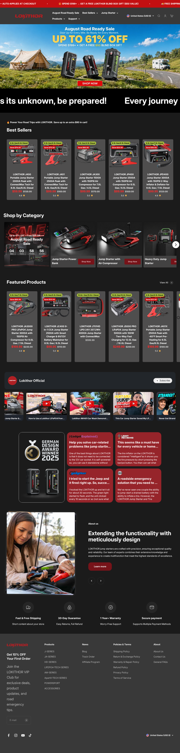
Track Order (88, 656)
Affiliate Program (91, 662)
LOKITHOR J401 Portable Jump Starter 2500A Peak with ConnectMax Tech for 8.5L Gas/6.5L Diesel (56, 181)
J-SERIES (49, 651)
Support (72, 18)
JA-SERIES (50, 656)
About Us (158, 651)
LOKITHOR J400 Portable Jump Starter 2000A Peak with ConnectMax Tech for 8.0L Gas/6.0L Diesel (22, 181)
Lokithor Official (32, 381)
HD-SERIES (50, 662)
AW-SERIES (50, 672)
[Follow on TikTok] (30, 735)
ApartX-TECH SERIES (55, 677)
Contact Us (159, 656)
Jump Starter (108, 12)
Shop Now (86, 261)
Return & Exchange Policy (126, 656)
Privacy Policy (120, 672)
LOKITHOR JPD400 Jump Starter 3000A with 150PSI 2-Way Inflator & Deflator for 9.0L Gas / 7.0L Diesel (158, 181)
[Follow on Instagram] (16, 735)
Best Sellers (88, 12)
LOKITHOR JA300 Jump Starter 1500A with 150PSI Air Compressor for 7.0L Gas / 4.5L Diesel (90, 181)
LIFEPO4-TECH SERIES (56, 667)
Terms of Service (122, 677)
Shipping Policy (121, 651)
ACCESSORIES (52, 688)
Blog (84, 651)
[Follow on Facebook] (9, 735)
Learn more (100, 566)
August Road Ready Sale (65, 12)
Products (57, 18)
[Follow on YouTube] (23, 735)
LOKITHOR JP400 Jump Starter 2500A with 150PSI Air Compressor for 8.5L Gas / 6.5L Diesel (124, 181)
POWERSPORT (52, 683)
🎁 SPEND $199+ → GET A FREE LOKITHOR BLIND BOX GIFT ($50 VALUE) (65, 3)
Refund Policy (120, 667)
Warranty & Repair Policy (126, 662)
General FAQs (161, 662)
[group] (90, 56)
